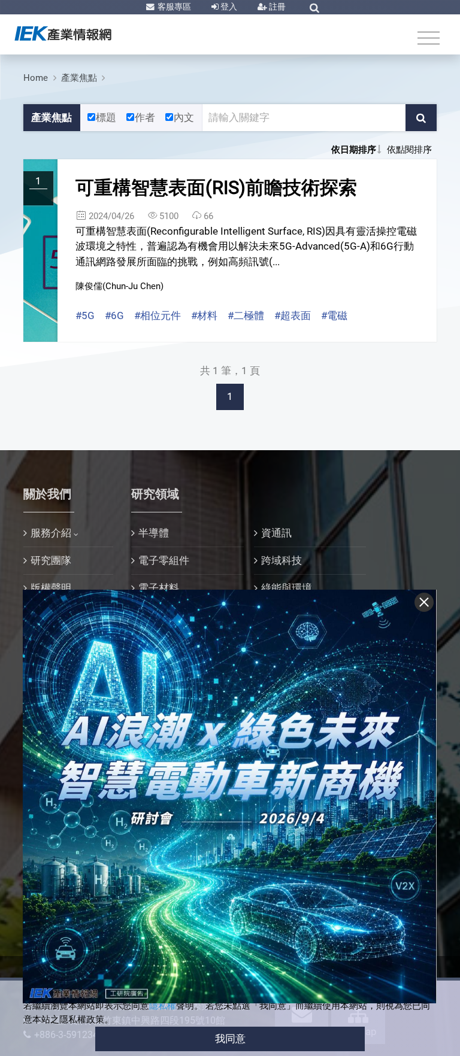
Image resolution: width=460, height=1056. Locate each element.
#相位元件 (157, 315)
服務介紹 (51, 533)
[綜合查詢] (314, 8)
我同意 (230, 1039)
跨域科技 (281, 560)
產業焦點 (79, 77)
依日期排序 (353, 149)
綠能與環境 (286, 588)
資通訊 (276, 533)
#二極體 (246, 315)
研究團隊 (51, 560)
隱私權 (162, 1005)
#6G (114, 315)
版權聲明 (51, 588)
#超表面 (292, 315)
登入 (228, 6)
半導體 (153, 533)
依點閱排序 (409, 149)
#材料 (204, 315)
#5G (85, 315)
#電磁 (334, 315)
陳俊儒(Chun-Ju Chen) (119, 286)
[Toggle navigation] (428, 37)
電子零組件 (163, 560)
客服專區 (173, 6)
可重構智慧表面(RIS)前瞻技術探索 (216, 187)
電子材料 (158, 588)
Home (35, 77)
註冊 (276, 6)
